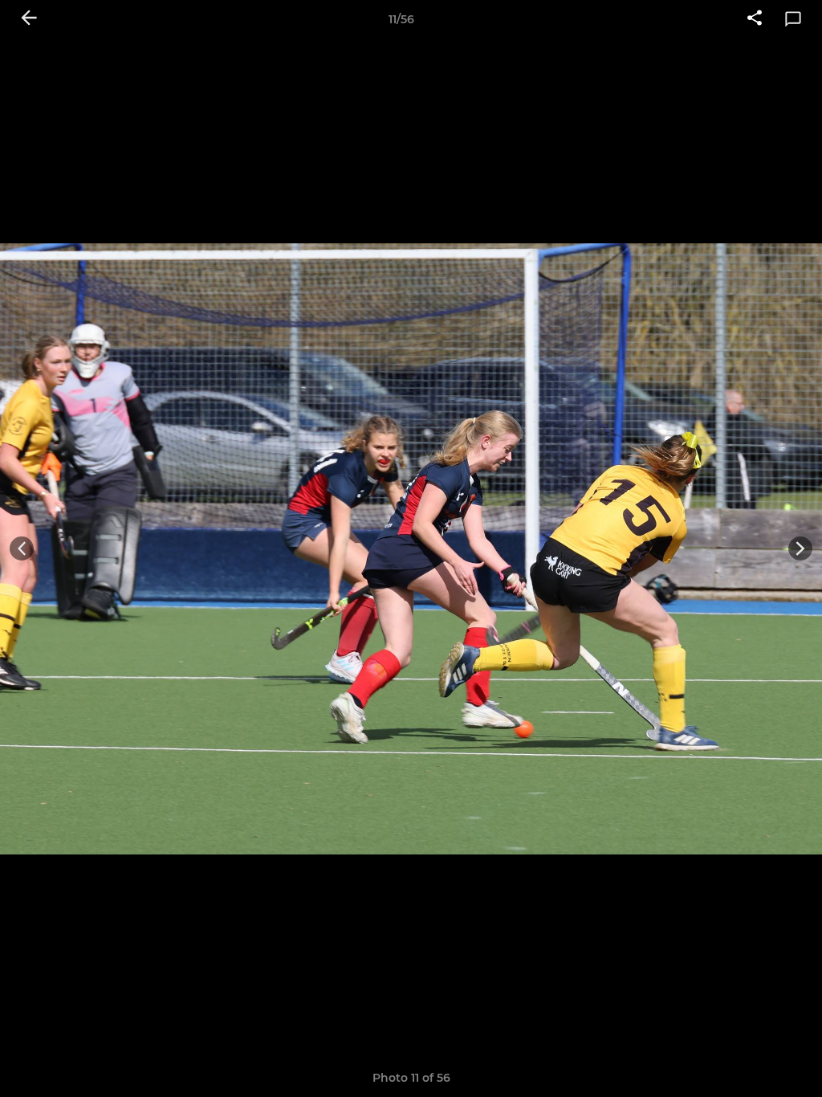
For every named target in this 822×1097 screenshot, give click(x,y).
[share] (754, 19)
